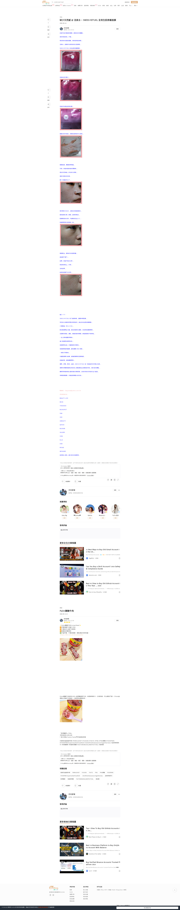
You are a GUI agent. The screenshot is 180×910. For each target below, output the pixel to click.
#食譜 (109, 890)
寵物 (126, 5)
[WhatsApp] (48, 111)
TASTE (91, 772)
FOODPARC (110, 772)
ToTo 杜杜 (115, 515)
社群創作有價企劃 (47, 5)
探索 (75, 5)
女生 (111, 5)
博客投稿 (72, 901)
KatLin (90, 515)
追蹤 (117, 29)
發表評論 (64, 530)
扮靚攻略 (88, 472)
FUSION (84, 772)
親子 (119, 5)
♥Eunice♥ (77, 515)
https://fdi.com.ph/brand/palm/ (71, 635)
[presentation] (59, 509)
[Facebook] (48, 107)
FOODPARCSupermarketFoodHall (70, 776)
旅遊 (107, 5)
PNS (96, 772)
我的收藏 (85, 894)
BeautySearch (103, 515)
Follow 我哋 (90, 475)
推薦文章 (80, 5)
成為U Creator (67, 5)
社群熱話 (57, 5)
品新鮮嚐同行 (108, 776)
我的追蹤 (85, 896)
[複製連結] (48, 120)
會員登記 (127, 2)
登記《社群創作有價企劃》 (77, 468)
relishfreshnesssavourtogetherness (92, 776)
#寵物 (98, 890)
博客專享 (92, 5)
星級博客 (86, 5)
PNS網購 (102, 772)
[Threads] (48, 116)
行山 (130, 5)
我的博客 (85, 899)
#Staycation (119, 890)
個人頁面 (85, 890)
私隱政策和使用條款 (43, 907)
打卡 (68, 472)
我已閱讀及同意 (147, 907)
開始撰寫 (134, 2)
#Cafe (113, 890)
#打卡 (105, 890)
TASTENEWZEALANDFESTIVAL (84, 779)
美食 (103, 5)
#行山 (102, 890)
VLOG (99, 5)
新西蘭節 (63, 779)
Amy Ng (64, 515)
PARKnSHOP (76, 772)
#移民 (124, 890)
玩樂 (115, 5)
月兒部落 (66, 28)
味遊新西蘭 (71, 779)
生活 (122, 5)
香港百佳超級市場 (65, 772)
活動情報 (94, 472)
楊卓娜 (97, 779)
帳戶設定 (85, 892)
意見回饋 (72, 899)
